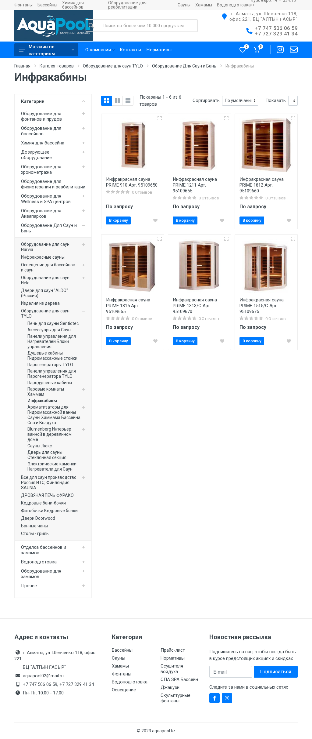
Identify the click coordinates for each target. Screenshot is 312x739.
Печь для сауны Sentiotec (53, 323)
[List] (127, 101)
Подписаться (275, 672)
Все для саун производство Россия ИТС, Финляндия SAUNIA (48, 482)
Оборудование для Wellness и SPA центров (46, 198)
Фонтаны (23, 5)
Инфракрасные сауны (43, 257)
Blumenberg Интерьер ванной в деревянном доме (49, 434)
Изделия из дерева (40, 303)
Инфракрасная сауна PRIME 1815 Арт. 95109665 (128, 305)
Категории (32, 101)
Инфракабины (42, 400)
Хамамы (203, 5)
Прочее (29, 585)
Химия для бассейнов (73, 5)
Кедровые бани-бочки (43, 503)
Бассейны (47, 5)
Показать (275, 100)
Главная (22, 66)
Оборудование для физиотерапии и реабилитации (53, 184)
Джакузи (170, 687)
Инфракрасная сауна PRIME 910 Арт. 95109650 (132, 182)
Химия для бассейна (42, 143)
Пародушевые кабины (49, 382)
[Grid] (106, 101)
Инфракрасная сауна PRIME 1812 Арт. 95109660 (261, 185)
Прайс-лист (173, 650)
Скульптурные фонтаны (175, 698)
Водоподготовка (234, 5)
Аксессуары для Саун (49, 329)
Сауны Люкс (39, 445)
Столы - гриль (35, 533)
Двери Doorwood (38, 518)
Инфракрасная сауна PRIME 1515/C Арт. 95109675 (261, 305)
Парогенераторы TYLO (50, 364)
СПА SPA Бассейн (179, 679)
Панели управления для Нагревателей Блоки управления (51, 341)
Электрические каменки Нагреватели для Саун (51, 466)
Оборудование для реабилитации (127, 5)
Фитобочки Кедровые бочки (49, 510)
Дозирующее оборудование (36, 154)
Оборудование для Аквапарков (41, 213)
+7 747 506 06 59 (276, 28)
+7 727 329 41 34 (276, 34)
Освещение (124, 690)
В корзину (118, 220)
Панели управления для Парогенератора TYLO (51, 374)
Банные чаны (34, 525)
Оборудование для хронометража (41, 169)
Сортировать (206, 100)
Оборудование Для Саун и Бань (184, 66)
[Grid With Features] (117, 101)
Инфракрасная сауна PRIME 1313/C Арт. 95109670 (195, 305)
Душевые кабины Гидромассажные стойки (52, 356)
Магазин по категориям (42, 50)
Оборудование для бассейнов (41, 131)
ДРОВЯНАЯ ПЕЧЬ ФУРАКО (47, 495)
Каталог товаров (57, 66)
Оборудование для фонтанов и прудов (41, 116)
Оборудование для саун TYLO (113, 66)
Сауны (184, 5)
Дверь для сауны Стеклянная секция (46, 455)
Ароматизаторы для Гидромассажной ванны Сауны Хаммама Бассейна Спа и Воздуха (53, 415)
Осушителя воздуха (172, 668)
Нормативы (173, 658)
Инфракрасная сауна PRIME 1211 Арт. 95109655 (195, 185)
